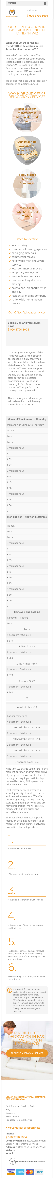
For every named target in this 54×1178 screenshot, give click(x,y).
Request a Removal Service (27, 1053)
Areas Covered (13, 1116)
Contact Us (11, 1112)
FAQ (8, 1109)
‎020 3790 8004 (19, 329)
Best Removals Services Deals (20, 1106)
